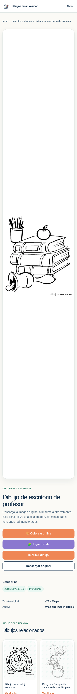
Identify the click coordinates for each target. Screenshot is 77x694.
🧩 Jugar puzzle (38, 544)
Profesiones (35, 589)
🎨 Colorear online (38, 533)
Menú (70, 6)
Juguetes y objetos (22, 21)
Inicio (5, 21)
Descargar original (38, 565)
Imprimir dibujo (38, 555)
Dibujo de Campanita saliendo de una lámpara (56, 686)
